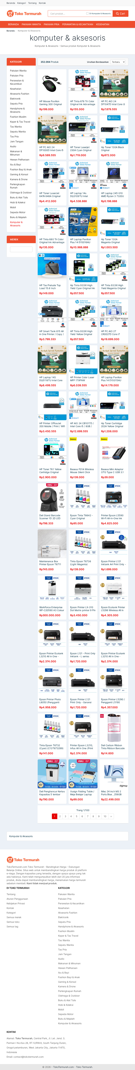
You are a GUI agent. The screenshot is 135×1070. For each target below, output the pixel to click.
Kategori (21, 3)
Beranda (11, 3)
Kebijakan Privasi (16, 903)
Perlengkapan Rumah (17, 186)
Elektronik (15, 98)
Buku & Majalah (18, 217)
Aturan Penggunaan (17, 898)
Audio (13, 146)
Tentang (32, 3)
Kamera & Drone (18, 179)
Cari (122, 13)
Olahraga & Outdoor (21, 192)
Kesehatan (102, 24)
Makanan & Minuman (16, 153)
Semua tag (12, 926)
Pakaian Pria (51, 24)
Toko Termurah (84, 1067)
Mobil (13, 207)
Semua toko (13, 921)
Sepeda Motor (17, 212)
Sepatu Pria (16, 103)
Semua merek (14, 917)
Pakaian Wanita (31, 24)
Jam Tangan (16, 141)
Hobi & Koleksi (17, 202)
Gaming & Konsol (19, 174)
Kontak (42, 3)
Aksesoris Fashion (19, 93)
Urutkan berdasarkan (98, 62)
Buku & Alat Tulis (19, 197)
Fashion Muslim (18, 116)
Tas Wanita (16, 126)
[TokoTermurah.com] (24, 13)
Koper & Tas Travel (20, 121)
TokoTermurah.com (63, 1067)
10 (105, 816)
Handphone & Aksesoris (17, 110)
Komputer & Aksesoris (16, 224)
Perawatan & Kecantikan (77, 24)
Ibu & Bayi (15, 164)
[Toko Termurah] (23, 860)
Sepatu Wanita (18, 131)
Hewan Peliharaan (19, 159)
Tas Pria (14, 136)
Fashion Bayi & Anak (21, 169)
